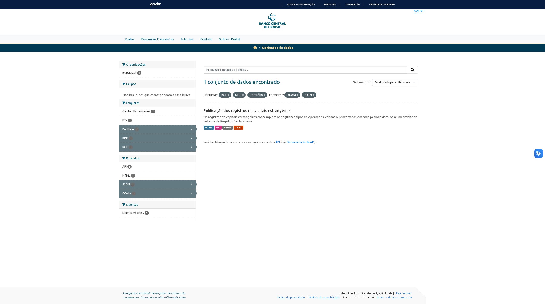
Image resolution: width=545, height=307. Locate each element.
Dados (129, 39)
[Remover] (228, 95)
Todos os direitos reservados (394, 297)
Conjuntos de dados (277, 47)
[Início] (255, 47)
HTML (208, 127)
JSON (238, 127)
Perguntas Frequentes (157, 39)
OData (227, 127)
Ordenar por (362, 82)
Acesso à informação (301, 4)
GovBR (155, 4)
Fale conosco (404, 293)
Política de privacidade (291, 297)
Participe (330, 4)
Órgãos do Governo (382, 4)
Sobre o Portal (229, 39)
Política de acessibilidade (324, 297)
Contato (206, 39)
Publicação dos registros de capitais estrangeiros (247, 110)
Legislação (353, 4)
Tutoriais (187, 39)
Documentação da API (300, 141)
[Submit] (412, 70)
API (218, 127)
